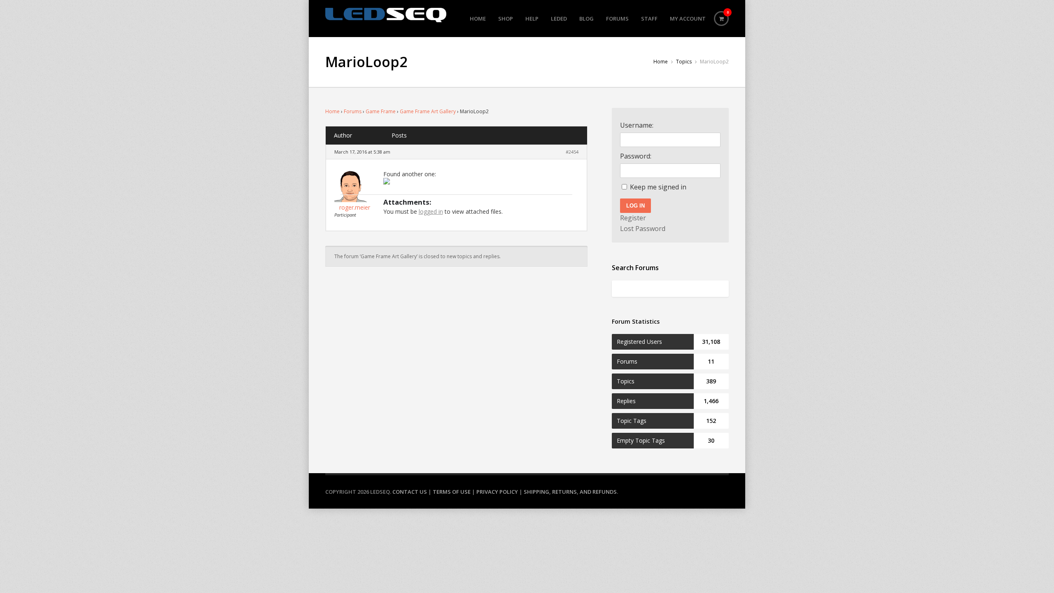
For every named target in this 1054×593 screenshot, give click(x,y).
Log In (635, 206)
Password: (635, 156)
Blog (586, 18)
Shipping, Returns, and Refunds (570, 491)
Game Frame (381, 111)
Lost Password (642, 228)
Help (532, 18)
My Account (688, 18)
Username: (636, 125)
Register (633, 217)
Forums (617, 18)
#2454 (572, 152)
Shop (505, 18)
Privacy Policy (497, 491)
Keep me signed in (658, 186)
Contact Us (409, 491)
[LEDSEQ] (385, 15)
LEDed (559, 18)
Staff (649, 18)
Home (478, 18)
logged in (431, 211)
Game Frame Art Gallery (428, 111)
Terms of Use (452, 491)
